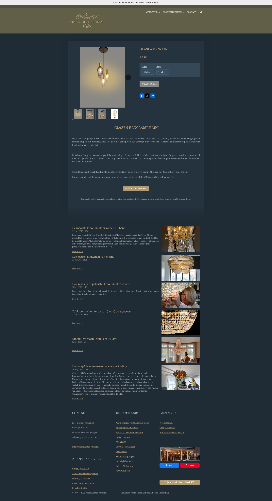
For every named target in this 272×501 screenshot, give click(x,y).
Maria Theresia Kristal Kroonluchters (132, 423)
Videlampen (121, 451)
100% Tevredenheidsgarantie (85, 473)
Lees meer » (77, 251)
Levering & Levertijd (81, 478)
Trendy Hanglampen (125, 456)
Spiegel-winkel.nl (167, 428)
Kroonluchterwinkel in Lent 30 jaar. (94, 339)
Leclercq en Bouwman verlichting (93, 256)
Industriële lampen (124, 466)
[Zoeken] (201, 12)
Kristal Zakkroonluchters (127, 428)
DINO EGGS (121, 442)
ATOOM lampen (123, 471)
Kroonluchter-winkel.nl (83, 423)
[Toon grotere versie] (180, 454)
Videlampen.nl (166, 423)
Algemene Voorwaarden (83, 483)
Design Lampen (123, 437)
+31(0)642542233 (89, 437)
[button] (77, 114)
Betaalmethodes (79, 488)
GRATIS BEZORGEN (80, 469)
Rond (158, 67)
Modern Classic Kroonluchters (129, 432)
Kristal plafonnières (124, 461)
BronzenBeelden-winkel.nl (172, 432)
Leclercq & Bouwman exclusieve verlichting (99, 366)
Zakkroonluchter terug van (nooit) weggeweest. (102, 311)
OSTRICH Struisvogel (125, 447)
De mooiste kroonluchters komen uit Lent (98, 228)
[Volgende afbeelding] (128, 77)
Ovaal (144, 67)
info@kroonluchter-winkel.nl (85, 447)
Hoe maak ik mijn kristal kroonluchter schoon (101, 284)
